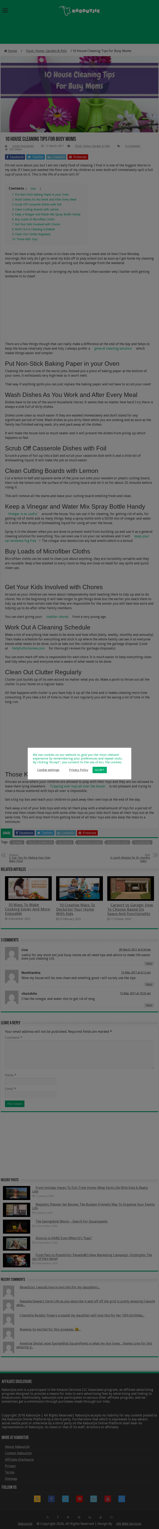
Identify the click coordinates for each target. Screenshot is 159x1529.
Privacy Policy (78, 770)
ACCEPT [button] (99, 770)
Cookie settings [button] (48, 770)
